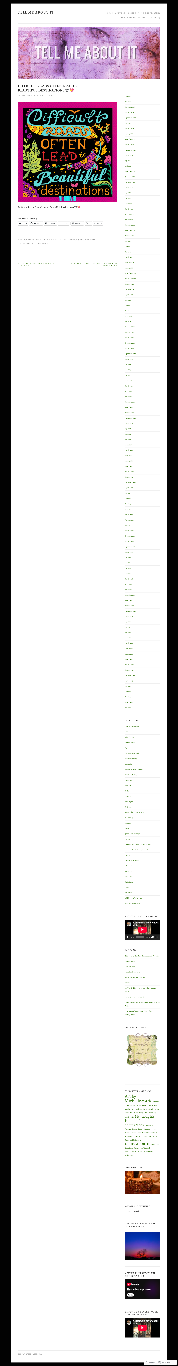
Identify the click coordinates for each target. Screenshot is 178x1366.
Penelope (128, 823)
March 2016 (129, 579)
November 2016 (130, 536)
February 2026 (129, 107)
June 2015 (128, 627)
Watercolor (128, 893)
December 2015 (130, 595)
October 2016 (129, 541)
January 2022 (129, 219)
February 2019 (129, 391)
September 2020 (130, 289)
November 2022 (130, 177)
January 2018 (129, 461)
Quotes (127, 828)
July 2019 (128, 364)
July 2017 (127, 493)
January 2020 (129, 332)
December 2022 (130, 171)
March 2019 (129, 386)
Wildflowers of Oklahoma (133, 898)
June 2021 (128, 246)
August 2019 (129, 359)
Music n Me (128, 780)
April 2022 (128, 203)
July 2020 (128, 300)
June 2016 (128, 563)
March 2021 (129, 257)
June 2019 (128, 370)
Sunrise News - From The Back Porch (144, 1133)
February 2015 (129, 649)
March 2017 (129, 514)
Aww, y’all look (130, 966)
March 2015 (129, 643)
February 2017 (129, 520)
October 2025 (129, 112)
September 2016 (130, 547)
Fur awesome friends (132, 753)
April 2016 (128, 573)
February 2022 (129, 214)
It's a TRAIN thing (131, 775)
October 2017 (129, 477)
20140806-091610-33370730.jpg (135, 977)
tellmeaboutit (87, 240)
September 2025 (130, 118)
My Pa (127, 791)
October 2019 (129, 348)
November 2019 (130, 343)
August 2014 (129, 681)
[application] (142, 930)
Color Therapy (58, 240)
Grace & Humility (131, 759)
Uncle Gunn (129, 882)
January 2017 (129, 525)
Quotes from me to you (132, 834)
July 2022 (128, 193)
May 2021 (128, 252)
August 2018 (129, 423)
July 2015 (128, 622)
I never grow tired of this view (135, 997)
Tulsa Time (128, 877)
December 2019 (130, 338)
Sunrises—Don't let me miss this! (136, 850)
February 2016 (129, 584)
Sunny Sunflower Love (132, 972)
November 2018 (130, 407)
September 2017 (130, 482)
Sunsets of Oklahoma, (132, 860)
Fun (126, 748)
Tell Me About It (36, 12)
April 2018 (128, 445)
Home (110, 13)
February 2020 (130, 327)
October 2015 (129, 606)
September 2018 (130, 418)
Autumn (127, 732)
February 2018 (129, 455)
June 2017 (128, 498)
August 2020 (129, 295)
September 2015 (130, 611)
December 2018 (130, 402)
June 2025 (128, 123)
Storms (127, 839)
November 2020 (130, 279)
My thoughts (129, 801)
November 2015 (130, 600)
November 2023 (130, 139)
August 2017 (129, 488)
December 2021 (130, 225)
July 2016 (128, 557)
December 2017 (130, 466)
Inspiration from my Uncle (134, 769)
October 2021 (129, 236)
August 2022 (129, 187)
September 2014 (130, 675)
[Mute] (152, 937)
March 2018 (129, 450)
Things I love (129, 871)
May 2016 (128, 568)
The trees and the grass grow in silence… (36, 264)
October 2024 (129, 128)
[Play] (128, 937)
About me (120, 13)
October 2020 (129, 284)
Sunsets (127, 855)
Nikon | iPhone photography (144, 13)
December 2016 (130, 531)
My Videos (128, 807)
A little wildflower (131, 961)
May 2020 (128, 311)
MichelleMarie (44, 95)
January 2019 (129, 396)
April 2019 (128, 380)
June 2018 (128, 434)
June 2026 (128, 96)
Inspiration (73, 240)
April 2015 (128, 638)
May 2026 (128, 102)
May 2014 (128, 697)
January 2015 (129, 654)
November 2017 (130, 472)
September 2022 (130, 182)
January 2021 (129, 268)
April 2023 (128, 166)
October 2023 (129, 144)
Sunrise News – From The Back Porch (138, 844)
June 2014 (128, 691)
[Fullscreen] (156, 937)
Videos (127, 887)
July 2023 (128, 161)
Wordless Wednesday (132, 903)
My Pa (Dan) (154, 18)
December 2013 (130, 702)
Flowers (127, 983)
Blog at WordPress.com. (30, 1354)
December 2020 (130, 273)
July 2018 (128, 429)
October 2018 (129, 413)
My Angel (128, 785)
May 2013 (128, 707)
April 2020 (128, 316)
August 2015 (129, 616)
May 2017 (128, 504)
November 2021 (130, 230)
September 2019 (130, 354)
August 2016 (129, 552)
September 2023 (130, 150)
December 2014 (130, 659)
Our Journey (129, 818)
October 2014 (129, 670)
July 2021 (128, 241)
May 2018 (128, 439)
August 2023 (129, 155)
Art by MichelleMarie (133, 18)
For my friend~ (130, 742)
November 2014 (130, 665)
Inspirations (43, 243)
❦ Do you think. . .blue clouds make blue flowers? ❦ (94, 264)
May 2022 (128, 198)
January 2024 (129, 134)
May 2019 (128, 375)
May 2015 (128, 632)
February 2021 (129, 262)
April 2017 (128, 509)
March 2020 (129, 321)
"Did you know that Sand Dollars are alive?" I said (141, 956)
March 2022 (129, 209)
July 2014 (128, 686)
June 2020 (128, 305)
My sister (128, 796)
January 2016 (129, 589)
